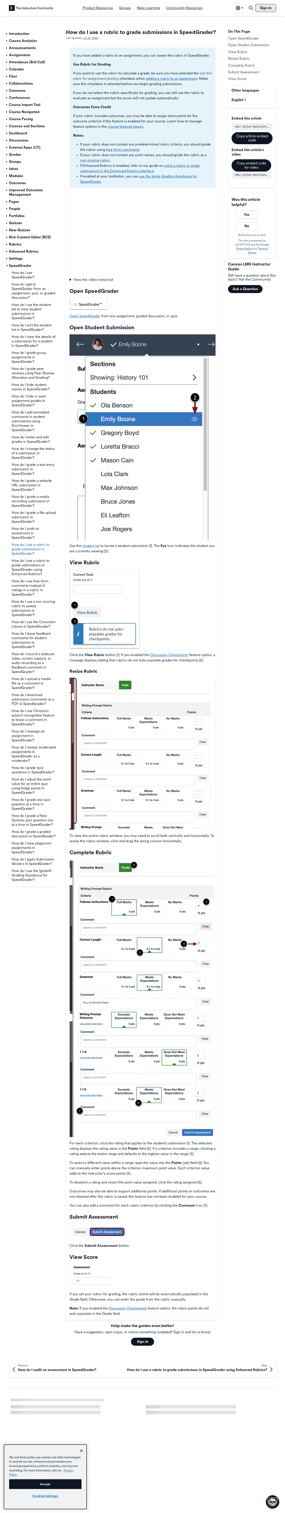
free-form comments (122, 150)
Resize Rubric (239, 58)
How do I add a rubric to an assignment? (42, 1422)
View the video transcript (93, 279)
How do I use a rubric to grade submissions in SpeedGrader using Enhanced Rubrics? (70, 1404)
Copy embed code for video (251, 165)
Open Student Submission (248, 45)
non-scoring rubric (95, 160)
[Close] (81, 1451)
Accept (45, 1484)
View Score (237, 79)
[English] (31, 8)
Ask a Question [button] (245, 289)
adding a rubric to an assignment (171, 78)
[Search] (251, 8)
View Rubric (238, 52)
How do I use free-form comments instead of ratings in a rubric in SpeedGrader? (74, 1414)
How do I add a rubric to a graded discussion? (182, 1402)
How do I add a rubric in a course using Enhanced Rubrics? (192, 1414)
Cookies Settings (45, 1496)
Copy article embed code (252, 138)
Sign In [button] (142, 1341)
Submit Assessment (243, 72)
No (246, 226)
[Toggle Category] (7, 34)
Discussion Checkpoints (169, 655)
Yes (247, 214)
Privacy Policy (244, 248)
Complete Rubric (241, 65)
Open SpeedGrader (84, 316)
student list (91, 546)
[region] (45, 1476)
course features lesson (125, 126)
